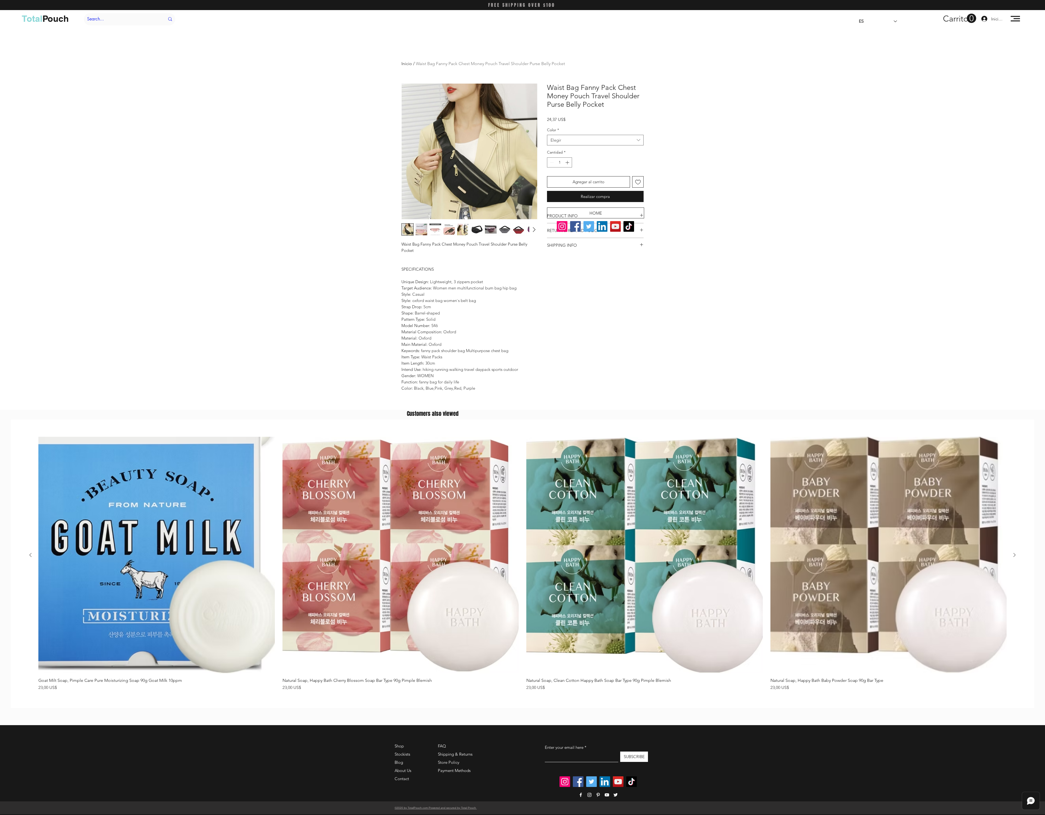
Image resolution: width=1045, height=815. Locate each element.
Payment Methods (455, 770)
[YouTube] (615, 226)
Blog (399, 762)
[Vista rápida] (156, 555)
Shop (399, 746)
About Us (403, 770)
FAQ (442, 746)
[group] (522, 564)
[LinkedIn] (602, 226)
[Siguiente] (1014, 555)
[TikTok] (628, 226)
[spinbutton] (559, 162)
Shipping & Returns (455, 754)
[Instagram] (562, 226)
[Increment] (567, 162)
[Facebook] (575, 226)
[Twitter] (588, 226)
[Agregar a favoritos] (638, 182)
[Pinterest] (598, 795)
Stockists (402, 754)
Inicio (406, 63)
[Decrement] (551, 162)
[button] (959, 18)
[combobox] (595, 140)
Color (553, 129)
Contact (402, 778)
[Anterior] (30, 555)
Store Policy (448, 762)
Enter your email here (564, 747)
